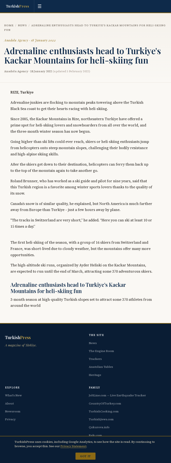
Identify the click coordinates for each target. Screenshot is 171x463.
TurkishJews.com (101, 419)
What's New (13, 395)
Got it (85, 456)
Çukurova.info (99, 427)
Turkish (17, 6)
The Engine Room (101, 351)
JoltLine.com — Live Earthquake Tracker (117, 395)
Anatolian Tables (101, 367)
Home (9, 25)
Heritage (95, 375)
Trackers (95, 359)
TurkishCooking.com (104, 411)
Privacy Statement (73, 446)
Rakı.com (95, 435)
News (22, 25)
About (9, 403)
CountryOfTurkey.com (105, 403)
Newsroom (12, 411)
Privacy (10, 419)
